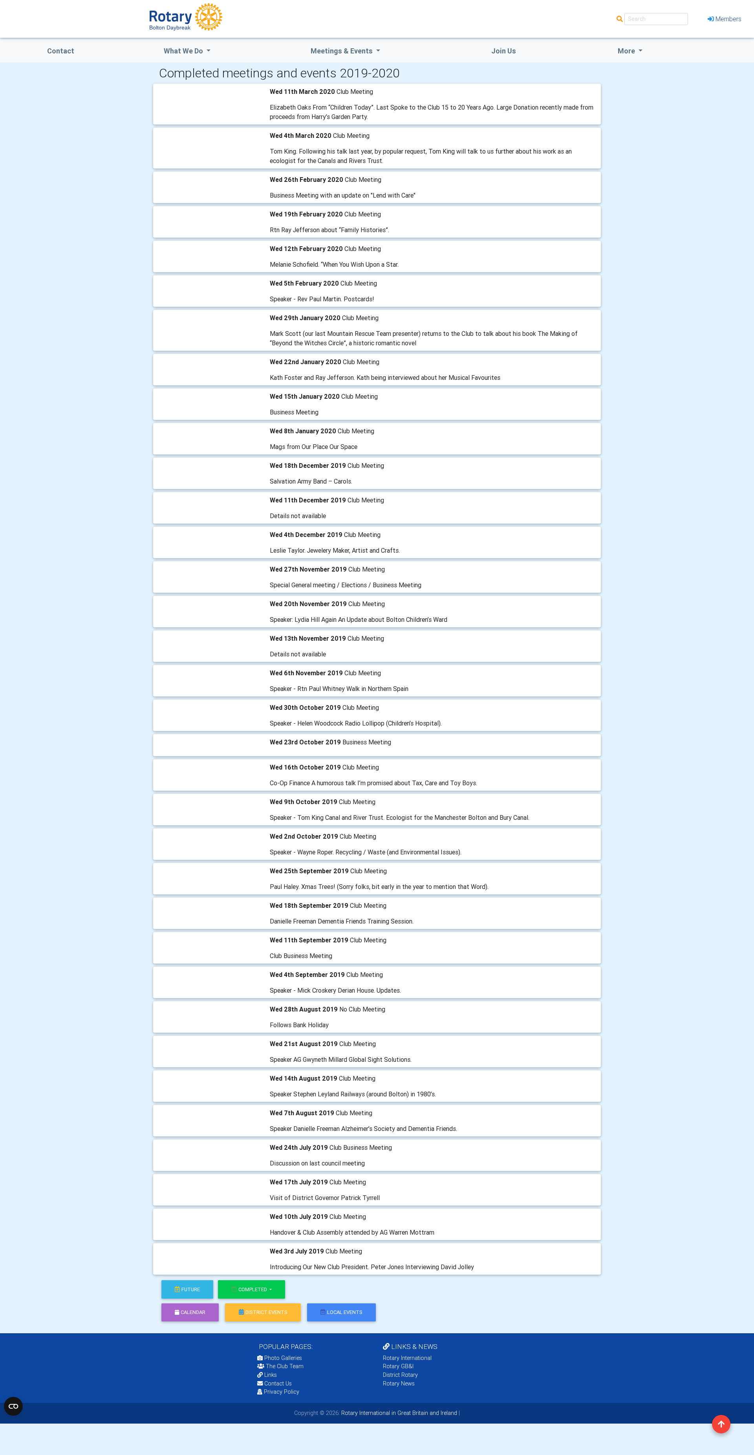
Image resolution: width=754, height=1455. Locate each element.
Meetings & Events (342, 50)
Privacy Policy (281, 1391)
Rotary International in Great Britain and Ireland (398, 1413)
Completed (253, 1289)
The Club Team (285, 1366)
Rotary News (399, 1383)
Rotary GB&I (398, 1366)
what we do (184, 50)
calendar (193, 1312)
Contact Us (277, 1383)
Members (728, 19)
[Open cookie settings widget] (13, 1406)
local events (344, 1312)
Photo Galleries (282, 1358)
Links (270, 1374)
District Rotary (400, 1374)
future (190, 1289)
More (627, 50)
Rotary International (407, 1358)
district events (266, 1312)
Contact (60, 50)
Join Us (503, 50)
